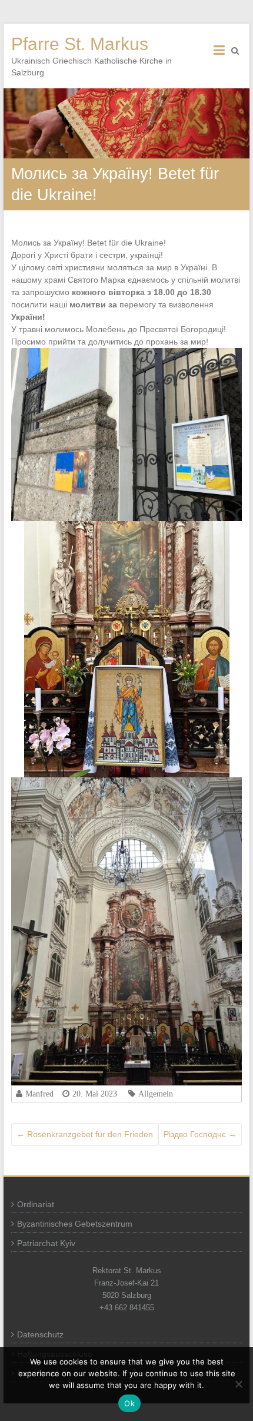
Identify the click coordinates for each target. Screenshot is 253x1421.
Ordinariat (35, 1204)
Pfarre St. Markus (79, 44)
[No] (238, 1384)
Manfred (39, 1093)
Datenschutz (40, 1334)
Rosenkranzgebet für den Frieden (84, 1134)
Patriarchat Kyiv (46, 1243)
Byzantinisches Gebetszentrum (74, 1223)
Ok (129, 1403)
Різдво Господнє (200, 1134)
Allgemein (155, 1093)
